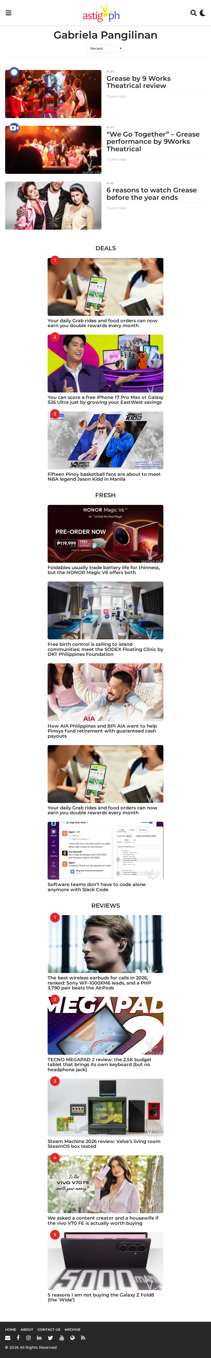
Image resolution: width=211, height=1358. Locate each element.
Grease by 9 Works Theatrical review (139, 82)
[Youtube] (61, 1337)
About (27, 1329)
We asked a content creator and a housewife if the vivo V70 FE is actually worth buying (103, 1220)
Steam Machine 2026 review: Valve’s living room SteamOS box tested (104, 1144)
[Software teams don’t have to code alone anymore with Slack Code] (105, 851)
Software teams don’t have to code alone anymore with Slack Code (97, 887)
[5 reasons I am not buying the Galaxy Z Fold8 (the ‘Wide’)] (105, 1261)
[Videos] (14, 128)
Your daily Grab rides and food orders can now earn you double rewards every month (102, 323)
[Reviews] (14, 72)
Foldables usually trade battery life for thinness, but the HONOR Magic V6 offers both (104, 570)
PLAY (110, 71)
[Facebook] (18, 1337)
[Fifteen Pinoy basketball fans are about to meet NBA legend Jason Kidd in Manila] (105, 440)
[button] (8, 13)
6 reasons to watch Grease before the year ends (152, 194)
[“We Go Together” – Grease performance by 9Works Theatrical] (53, 150)
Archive (73, 1329)
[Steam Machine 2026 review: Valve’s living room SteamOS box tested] (105, 1108)
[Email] (7, 1337)
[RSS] (83, 1337)
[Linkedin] (39, 1337)
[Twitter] (50, 1337)
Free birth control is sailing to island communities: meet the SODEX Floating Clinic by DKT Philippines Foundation (105, 649)
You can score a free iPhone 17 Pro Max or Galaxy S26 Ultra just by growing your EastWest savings (105, 400)
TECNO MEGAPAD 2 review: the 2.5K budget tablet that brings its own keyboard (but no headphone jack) (100, 1065)
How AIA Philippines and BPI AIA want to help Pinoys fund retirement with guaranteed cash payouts (102, 731)
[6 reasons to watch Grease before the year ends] (53, 206)
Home (10, 1329)
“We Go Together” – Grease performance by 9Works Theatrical (153, 141)
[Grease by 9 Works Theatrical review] (53, 94)
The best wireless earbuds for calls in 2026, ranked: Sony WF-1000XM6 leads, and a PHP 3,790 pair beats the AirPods (99, 983)
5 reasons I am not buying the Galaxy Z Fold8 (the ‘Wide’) (101, 1297)
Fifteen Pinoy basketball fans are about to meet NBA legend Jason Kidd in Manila (104, 476)
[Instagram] (28, 1337)
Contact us (49, 1329)
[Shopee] (72, 1337)
